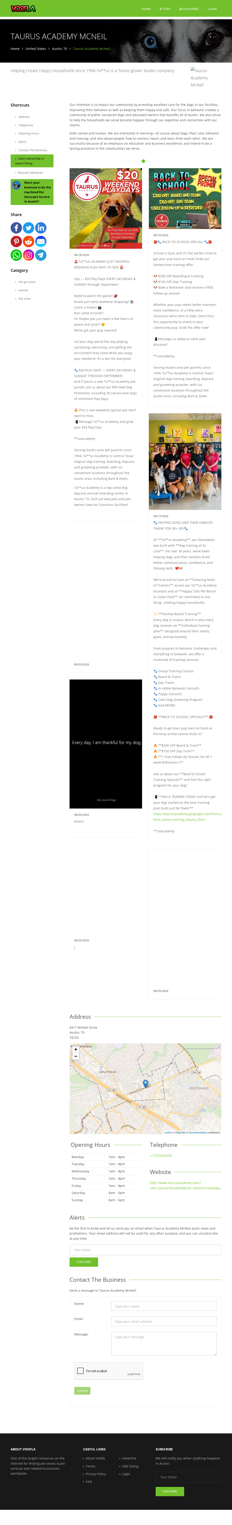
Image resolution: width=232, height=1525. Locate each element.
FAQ (89, 1481)
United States (36, 48)
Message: (81, 1334)
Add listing (130, 1466)
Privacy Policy (96, 1474)
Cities (165, 9)
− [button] (75, 1056)
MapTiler (181, 1132)
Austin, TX (59, 48)
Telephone (25, 125)
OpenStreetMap (197, 1132)
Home (146, 9)
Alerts (22, 142)
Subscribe (84, 1262)
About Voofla (95, 1458)
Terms (90, 1466)
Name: (79, 1303)
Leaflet (168, 1132)
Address (23, 117)
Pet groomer (27, 282)
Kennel (23, 290)
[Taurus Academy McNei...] (145, 1084)
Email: (79, 1319)
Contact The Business (32, 150)
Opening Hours (28, 133)
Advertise (129, 1458)
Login (212, 9)
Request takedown (30, 173)
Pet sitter (24, 299)
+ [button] (75, 1049)
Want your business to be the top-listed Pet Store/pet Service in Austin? (37, 191)
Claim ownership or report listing (29, 160)
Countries (190, 9)
